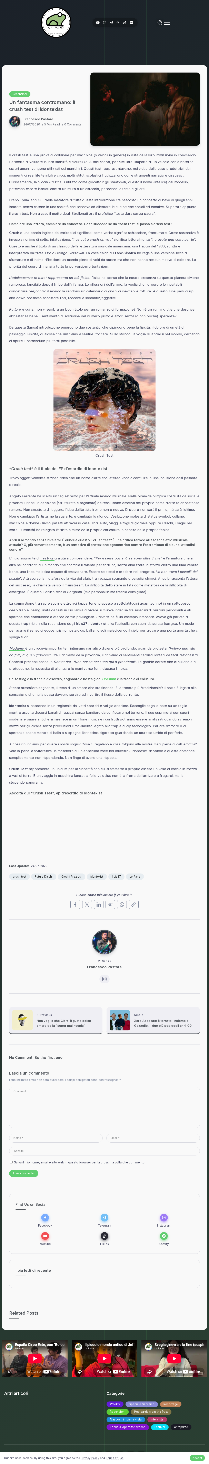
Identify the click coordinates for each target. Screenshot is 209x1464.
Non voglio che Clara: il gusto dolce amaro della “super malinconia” (64, 1023)
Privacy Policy (90, 1458)
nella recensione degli (63, 624)
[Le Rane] (56, 22)
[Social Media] (97, 22)
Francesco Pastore (38, 119)
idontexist (96, 876)
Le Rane (135, 876)
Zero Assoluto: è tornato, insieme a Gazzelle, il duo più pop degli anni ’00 (163, 1023)
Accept (197, 1458)
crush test (19, 876)
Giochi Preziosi (71, 876)
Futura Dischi (44, 876)
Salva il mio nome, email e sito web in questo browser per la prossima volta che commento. (79, 1162)
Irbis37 (116, 876)
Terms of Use (114, 1458)
